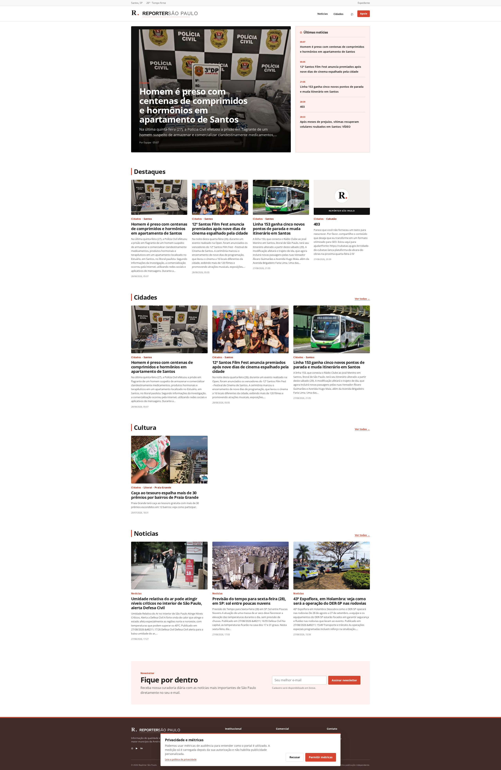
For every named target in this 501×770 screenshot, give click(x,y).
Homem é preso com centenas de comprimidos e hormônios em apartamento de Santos (193, 105)
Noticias (322, 13)
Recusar (294, 757)
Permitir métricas (320, 757)
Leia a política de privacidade (180, 759)
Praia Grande (163, 487)
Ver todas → (362, 298)
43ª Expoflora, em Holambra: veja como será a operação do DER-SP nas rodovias (329, 601)
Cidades (338, 14)
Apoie (363, 13)
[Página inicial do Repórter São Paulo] (164, 14)
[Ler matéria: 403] (342, 197)
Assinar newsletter (344, 680)
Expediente (364, 2)
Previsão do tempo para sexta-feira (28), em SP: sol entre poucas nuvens (249, 601)
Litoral (148, 487)
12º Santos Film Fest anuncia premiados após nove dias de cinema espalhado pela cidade (220, 228)
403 (302, 106)
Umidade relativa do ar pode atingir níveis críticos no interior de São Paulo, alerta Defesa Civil (166, 603)
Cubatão (331, 219)
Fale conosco (334, 734)
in (141, 748)
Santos (148, 219)
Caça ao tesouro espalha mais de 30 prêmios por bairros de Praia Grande (164, 495)
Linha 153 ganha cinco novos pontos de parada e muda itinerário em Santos (279, 228)
